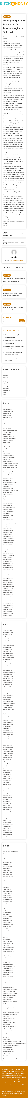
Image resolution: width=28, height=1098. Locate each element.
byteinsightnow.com (8, 594)
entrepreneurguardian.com (10, 1014)
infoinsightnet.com (8, 666)
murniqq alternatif (12, 1075)
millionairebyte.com (8, 1053)
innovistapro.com (7, 920)
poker (4, 384)
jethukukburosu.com (8, 476)
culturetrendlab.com (8, 968)
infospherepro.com (8, 949)
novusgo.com (6, 962)
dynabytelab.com (7, 862)
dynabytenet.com (7, 730)
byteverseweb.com (8, 741)
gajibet (24, 1084)
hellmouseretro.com (8, 494)
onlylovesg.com (7, 999)
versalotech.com (7, 931)
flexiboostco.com (7, 854)
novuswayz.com (7, 912)
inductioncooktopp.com (9, 1028)
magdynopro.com (7, 557)
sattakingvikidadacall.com (9, 1008)
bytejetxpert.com (7, 611)
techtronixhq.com (7, 630)
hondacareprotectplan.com (10, 465)
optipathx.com (6, 772)
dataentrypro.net (7, 417)
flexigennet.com (7, 513)
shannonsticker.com (8, 426)
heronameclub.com (8, 515)
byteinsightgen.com (8, 578)
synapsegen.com (7, 801)
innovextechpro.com (8, 544)
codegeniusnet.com (8, 664)
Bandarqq (7, 16)
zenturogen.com (7, 793)
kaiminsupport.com (8, 422)
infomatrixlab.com (7, 736)
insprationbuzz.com (8, 428)
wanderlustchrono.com (9, 966)
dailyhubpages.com (8, 1003)
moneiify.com (6, 453)
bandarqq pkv (5, 1082)
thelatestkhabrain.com (8, 436)
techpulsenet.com (7, 707)
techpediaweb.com (8, 551)
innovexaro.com (7, 759)
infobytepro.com (7, 659)
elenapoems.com (7, 492)
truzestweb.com (7, 822)
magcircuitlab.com (8, 695)
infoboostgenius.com (8, 572)
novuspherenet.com (8, 811)
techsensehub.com (8, 639)
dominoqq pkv (6, 382)
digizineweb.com (7, 674)
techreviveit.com (7, 561)
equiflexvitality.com (8, 997)
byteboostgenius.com (8, 745)
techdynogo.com (7, 528)
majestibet (14, 1084)
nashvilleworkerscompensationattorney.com (14, 1043)
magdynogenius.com (8, 538)
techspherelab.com (8, 734)
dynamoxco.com (7, 791)
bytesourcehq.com (8, 668)
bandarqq (5, 392)
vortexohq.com (7, 954)
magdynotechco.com (8, 645)
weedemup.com (7, 1020)
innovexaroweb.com (8, 724)
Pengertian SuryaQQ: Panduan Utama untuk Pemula (14, 348)
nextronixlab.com (7, 774)
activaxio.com (6, 937)
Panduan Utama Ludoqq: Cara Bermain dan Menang (15, 359)
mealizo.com (6, 442)
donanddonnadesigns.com (10, 993)
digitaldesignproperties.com (10, 438)
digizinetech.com (7, 580)
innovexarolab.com (8, 584)
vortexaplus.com (7, 807)
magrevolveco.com (8, 599)
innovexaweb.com (7, 795)
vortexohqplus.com (8, 924)
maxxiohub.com (7, 887)
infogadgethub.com (8, 632)
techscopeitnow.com (8, 607)
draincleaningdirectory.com (10, 472)
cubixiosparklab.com (8, 686)
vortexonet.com (7, 868)
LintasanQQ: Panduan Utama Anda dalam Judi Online (14, 342)
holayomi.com (6, 1039)
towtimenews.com (8, 469)
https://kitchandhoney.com (16, 260)
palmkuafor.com (7, 415)
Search (7, 317)
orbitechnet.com (7, 814)
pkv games (15, 1079)
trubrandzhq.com (7, 901)
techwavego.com (7, 716)
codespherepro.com (8, 588)
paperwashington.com (8, 1018)
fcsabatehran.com (8, 497)
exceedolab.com (7, 935)
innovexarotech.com (8, 601)
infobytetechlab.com (8, 586)
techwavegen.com (7, 574)
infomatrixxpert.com (8, 678)
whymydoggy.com (7, 409)
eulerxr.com (6, 974)
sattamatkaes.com (8, 461)
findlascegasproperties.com (10, 989)
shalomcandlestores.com (9, 457)
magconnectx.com (8, 1035)
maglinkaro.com (7, 728)
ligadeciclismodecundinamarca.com (12, 1041)
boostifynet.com (7, 904)
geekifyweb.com (7, 651)
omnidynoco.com (7, 818)
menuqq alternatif (6, 1069)
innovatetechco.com (8, 555)
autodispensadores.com (9, 1026)
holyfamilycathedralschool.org (11, 1045)
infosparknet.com (7, 764)
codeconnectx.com (8, 676)
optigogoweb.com (7, 832)
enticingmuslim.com (8, 488)
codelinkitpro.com (7, 634)
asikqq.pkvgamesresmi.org (8, 1086)
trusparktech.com (7, 899)
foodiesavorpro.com (8, 951)
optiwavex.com (7, 816)
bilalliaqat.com (6, 1024)
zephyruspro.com (7, 770)
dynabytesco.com (7, 939)
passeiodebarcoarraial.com (10, 430)
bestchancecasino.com (9, 1022)
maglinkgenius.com (8, 693)
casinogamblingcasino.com (10, 467)
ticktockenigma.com (8, 972)
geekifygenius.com (8, 976)
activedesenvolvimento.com (10, 1001)
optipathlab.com (7, 860)
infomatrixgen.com (8, 582)
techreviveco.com (7, 726)
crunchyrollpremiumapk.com (10, 463)
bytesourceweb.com (8, 592)
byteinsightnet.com (8, 670)
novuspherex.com (7, 895)
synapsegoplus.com (8, 747)
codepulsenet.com (8, 751)
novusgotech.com (7, 786)
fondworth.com (7, 432)
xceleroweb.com (7, 830)
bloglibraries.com (7, 480)
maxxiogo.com (7, 784)
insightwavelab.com (8, 958)
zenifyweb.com (7, 983)
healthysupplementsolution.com (11, 524)
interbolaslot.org (7, 413)
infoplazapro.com (7, 559)
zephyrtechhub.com (8, 820)
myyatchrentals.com (8, 455)
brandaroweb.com (7, 834)
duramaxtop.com (7, 501)
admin (18, 36)
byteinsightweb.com (8, 536)
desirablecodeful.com (8, 511)
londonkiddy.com (7, 1047)
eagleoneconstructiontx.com (10, 995)
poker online (6, 388)
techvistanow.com (7, 682)
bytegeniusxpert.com (8, 655)
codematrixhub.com (8, 567)
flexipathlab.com (7, 803)
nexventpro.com (7, 906)
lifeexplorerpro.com (8, 960)
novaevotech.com (7, 689)
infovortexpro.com (8, 603)
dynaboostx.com (7, 916)
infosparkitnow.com (8, 647)
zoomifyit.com (7, 836)
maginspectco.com (8, 613)
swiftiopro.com (7, 926)
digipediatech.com (7, 532)
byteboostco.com (7, 699)
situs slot (11, 1082)
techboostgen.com (8, 636)
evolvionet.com (7, 864)
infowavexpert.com (8, 563)
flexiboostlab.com (7, 922)
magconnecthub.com (8, 743)
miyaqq (19, 1084)
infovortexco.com (7, 711)
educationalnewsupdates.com (10, 851)
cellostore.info (6, 447)
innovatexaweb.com (8, 643)
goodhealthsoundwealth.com (10, 490)
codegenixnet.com (8, 590)
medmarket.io (6, 517)
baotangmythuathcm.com (9, 474)
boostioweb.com (7, 856)
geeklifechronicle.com (8, 947)
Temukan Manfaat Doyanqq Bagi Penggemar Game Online (13, 353)
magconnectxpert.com (9, 703)
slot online (5, 375)
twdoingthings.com (8, 505)
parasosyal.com (7, 486)
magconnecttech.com (8, 981)
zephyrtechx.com (7, 908)
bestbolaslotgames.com (9, 1010)
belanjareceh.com (7, 424)
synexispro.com (7, 1037)
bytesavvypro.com (7, 576)
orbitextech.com (7, 978)
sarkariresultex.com (8, 440)
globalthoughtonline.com (9, 451)
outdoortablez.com (8, 519)
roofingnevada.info (8, 1033)
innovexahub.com (7, 872)
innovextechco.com (8, 691)
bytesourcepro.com (8, 732)
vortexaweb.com (7, 891)
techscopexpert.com (8, 549)
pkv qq (4, 380)
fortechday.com (7, 1056)
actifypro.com (6, 914)
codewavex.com (7, 697)
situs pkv (5, 377)
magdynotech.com (8, 753)
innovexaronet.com (8, 680)
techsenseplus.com (8, 569)
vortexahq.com (7, 883)
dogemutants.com (8, 499)
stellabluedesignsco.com (9, 507)
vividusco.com (6, 881)
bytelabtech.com (7, 641)
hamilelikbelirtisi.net (8, 929)
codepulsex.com (7, 718)
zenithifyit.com (7, 885)
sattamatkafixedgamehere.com (11, 1012)
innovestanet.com (7, 778)
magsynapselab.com (8, 540)
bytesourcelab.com (8, 761)
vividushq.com (6, 805)
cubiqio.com (6, 945)
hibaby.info (6, 1016)
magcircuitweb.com (8, 547)
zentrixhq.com (6, 776)
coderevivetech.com (8, 597)
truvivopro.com (7, 879)
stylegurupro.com (7, 941)
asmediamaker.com (8, 449)
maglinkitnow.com (7, 534)
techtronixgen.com (8, 542)
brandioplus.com (7, 797)
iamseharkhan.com (8, 434)
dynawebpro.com (7, 799)
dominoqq (5, 386)
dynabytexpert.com (8, 780)
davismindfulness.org (8, 1051)
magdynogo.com (7, 615)
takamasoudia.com (8, 503)
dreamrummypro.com (8, 419)
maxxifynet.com (7, 870)
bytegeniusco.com (8, 565)
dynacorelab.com (7, 874)
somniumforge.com (8, 478)
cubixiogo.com (7, 809)
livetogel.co (6, 985)
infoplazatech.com (8, 653)
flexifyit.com (6, 782)
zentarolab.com (7, 826)
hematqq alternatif (7, 1079)
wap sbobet (11, 1073)
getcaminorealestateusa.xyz (10, 1058)
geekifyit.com (6, 459)
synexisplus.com (7, 866)
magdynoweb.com (8, 722)
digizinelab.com (7, 714)
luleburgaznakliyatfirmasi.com (10, 482)
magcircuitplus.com (8, 605)
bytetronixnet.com (7, 609)
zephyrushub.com (7, 858)
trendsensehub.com (8, 970)
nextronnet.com (7, 789)
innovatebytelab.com (8, 657)
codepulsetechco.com (9, 672)
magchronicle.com (8, 530)
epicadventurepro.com (9, 956)
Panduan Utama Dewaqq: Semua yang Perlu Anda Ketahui (14, 336)
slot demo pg (6, 390)
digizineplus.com (7, 757)
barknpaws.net (6, 444)
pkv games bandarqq (12, 1071)
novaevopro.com (7, 897)
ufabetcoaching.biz (8, 1049)
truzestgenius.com (8, 705)
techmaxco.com (7, 933)
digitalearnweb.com (8, 411)
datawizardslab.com (8, 943)
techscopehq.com (7, 755)
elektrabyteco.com (8, 701)
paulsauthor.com (7, 509)
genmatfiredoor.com (8, 987)
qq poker (21, 1079)
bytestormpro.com (8, 964)
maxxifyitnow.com (7, 766)
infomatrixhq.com (7, 684)
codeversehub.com (8, 739)
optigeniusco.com (7, 893)
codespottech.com (8, 526)
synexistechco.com (8, 876)
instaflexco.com (7, 918)
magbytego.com (7, 661)
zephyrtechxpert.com (8, 709)
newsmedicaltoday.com (9, 1031)
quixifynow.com (7, 768)
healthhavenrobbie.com (9, 991)
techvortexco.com (7, 649)
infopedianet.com (7, 749)
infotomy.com (6, 522)
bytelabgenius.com (8, 553)
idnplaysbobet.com (8, 1006)
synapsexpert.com (8, 824)
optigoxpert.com (7, 910)
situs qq (4, 1071)
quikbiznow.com (7, 828)
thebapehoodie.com (8, 484)
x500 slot (17, 1073)
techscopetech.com (8, 720)
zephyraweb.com (7, 889)
